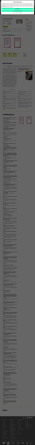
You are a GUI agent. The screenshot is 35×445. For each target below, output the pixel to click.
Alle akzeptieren (17, 8)
